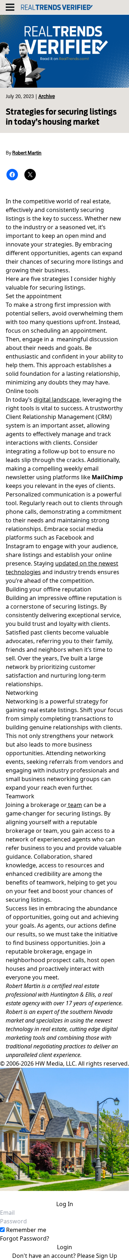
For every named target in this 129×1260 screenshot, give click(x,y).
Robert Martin (27, 153)
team (74, 805)
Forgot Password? (24, 1238)
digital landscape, (57, 399)
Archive (46, 97)
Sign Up (106, 1256)
